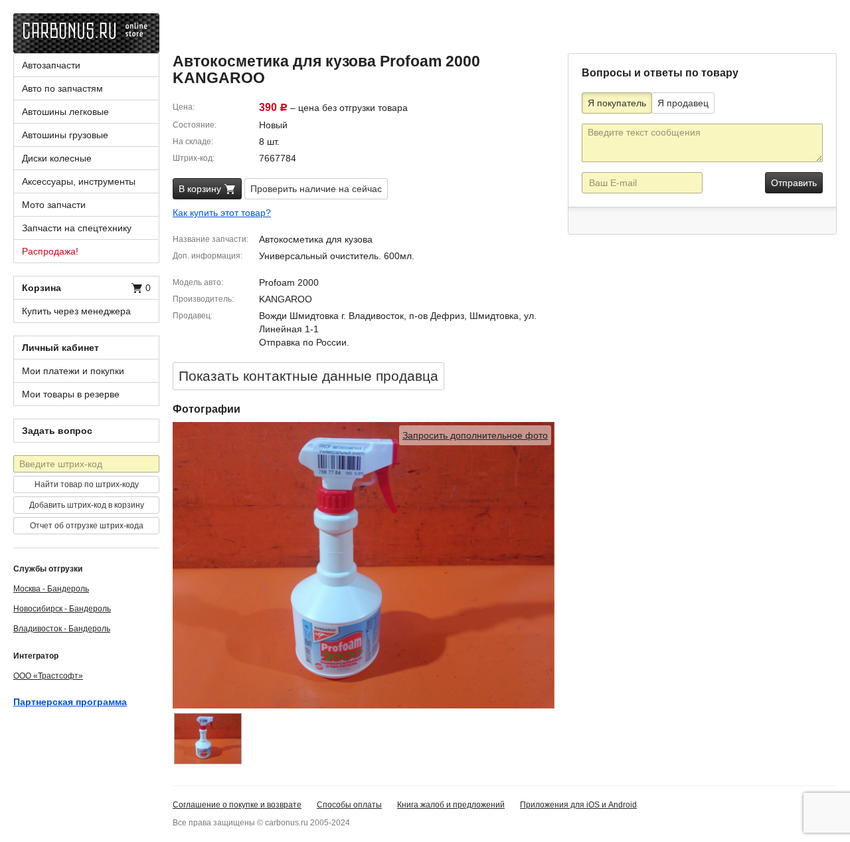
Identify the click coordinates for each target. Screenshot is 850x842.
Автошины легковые (65, 111)
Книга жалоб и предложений (451, 804)
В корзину (201, 188)
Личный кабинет (60, 347)
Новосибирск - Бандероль (62, 608)
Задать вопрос (57, 430)
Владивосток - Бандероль (61, 628)
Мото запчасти (54, 204)
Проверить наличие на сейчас (316, 188)
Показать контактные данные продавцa (308, 375)
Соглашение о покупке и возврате (237, 804)
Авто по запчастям (62, 88)
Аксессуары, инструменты (78, 181)
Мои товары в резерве (71, 394)
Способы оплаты (349, 804)
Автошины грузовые (65, 135)
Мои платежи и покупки (73, 371)
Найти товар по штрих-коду (87, 484)
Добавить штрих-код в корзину (86, 505)
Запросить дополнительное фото (475, 435)
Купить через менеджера (76, 311)
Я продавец (683, 103)
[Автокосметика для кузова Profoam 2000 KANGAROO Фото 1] (208, 738)
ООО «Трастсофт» (48, 676)
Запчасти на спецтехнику (76, 228)
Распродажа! (50, 251)
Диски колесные (57, 158)
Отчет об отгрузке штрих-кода (86, 525)
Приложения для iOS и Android (578, 804)
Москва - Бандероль (51, 588)
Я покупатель (617, 103)
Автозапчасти (51, 65)
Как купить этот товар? (222, 212)
